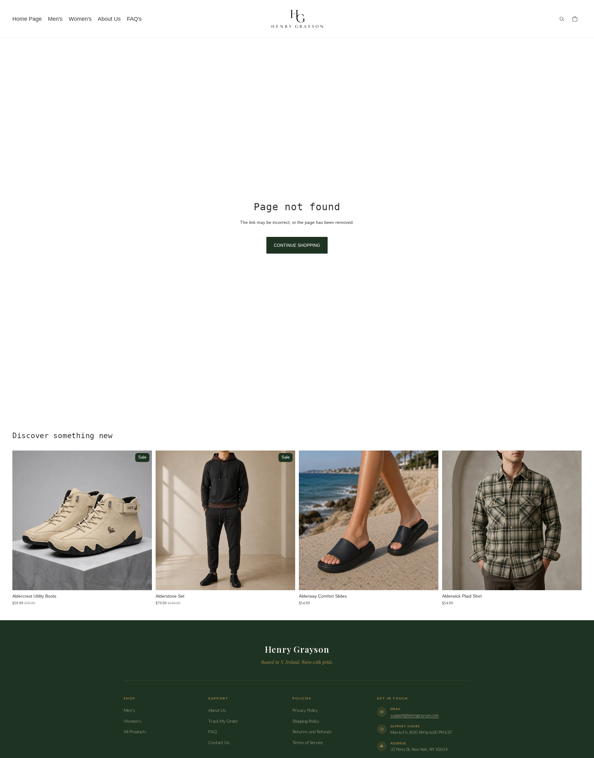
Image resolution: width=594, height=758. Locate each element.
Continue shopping (297, 245)
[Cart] (575, 19)
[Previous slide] (21, 520)
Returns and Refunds (312, 731)
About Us (217, 710)
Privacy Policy (305, 710)
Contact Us (219, 742)
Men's (129, 710)
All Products (135, 731)
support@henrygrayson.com (414, 715)
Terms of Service (307, 742)
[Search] (562, 19)
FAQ (212, 731)
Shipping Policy (305, 721)
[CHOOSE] (142, 580)
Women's (133, 721)
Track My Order (223, 721)
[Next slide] (142, 520)
